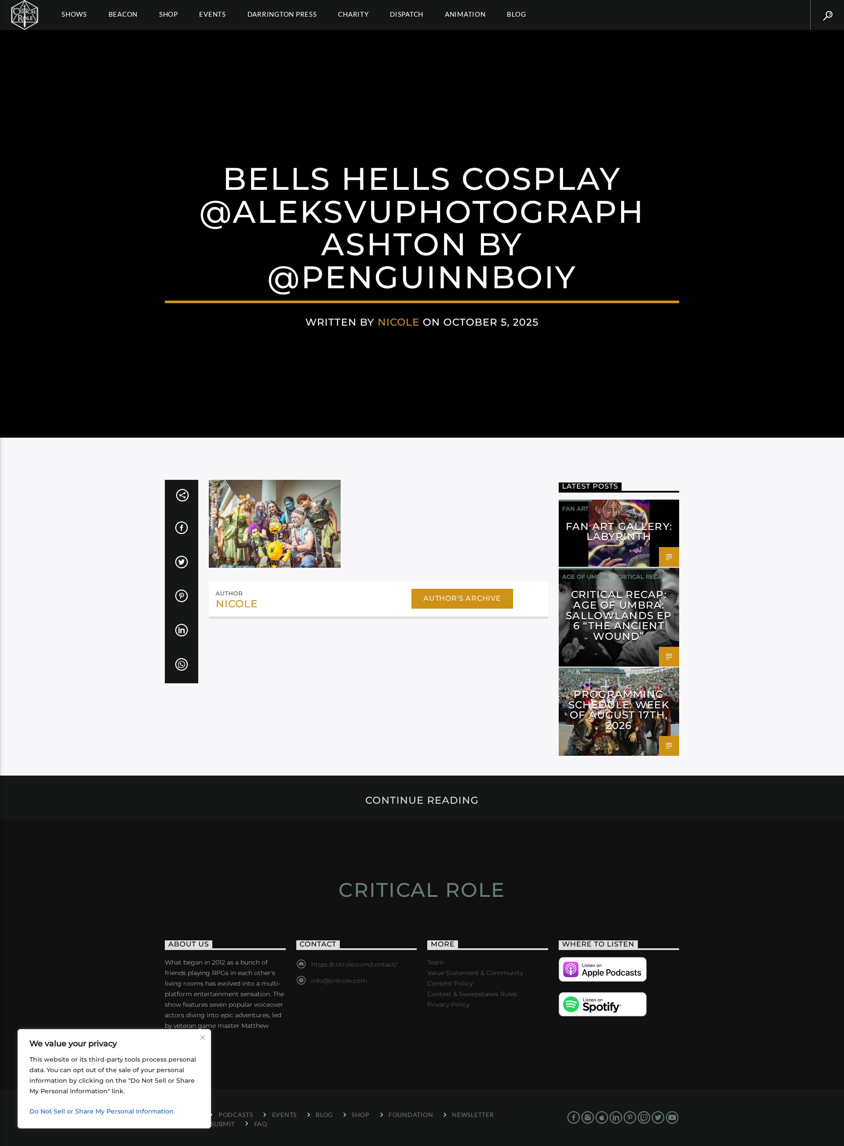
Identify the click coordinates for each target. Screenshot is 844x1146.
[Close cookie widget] (202, 1037)
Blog (516, 14)
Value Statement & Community (475, 973)
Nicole (399, 322)
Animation (465, 14)
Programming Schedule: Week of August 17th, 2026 (618, 710)
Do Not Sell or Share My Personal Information (101, 1111)
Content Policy (450, 983)
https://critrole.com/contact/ (354, 964)
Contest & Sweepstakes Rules (472, 994)
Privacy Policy (448, 1004)
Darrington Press (282, 14)
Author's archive (462, 598)
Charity (353, 14)
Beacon (123, 14)
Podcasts (235, 1114)
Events (212, 14)
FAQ (260, 1124)
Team (435, 962)
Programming (585, 676)
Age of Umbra (585, 576)
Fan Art (575, 508)
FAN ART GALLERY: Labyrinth (619, 531)
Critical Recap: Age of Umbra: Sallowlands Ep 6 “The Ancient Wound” (619, 615)
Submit (223, 1124)
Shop (168, 14)
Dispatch (406, 14)
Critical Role (421, 890)
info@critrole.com (339, 981)
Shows (74, 14)
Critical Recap (641, 576)
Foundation (411, 1114)
